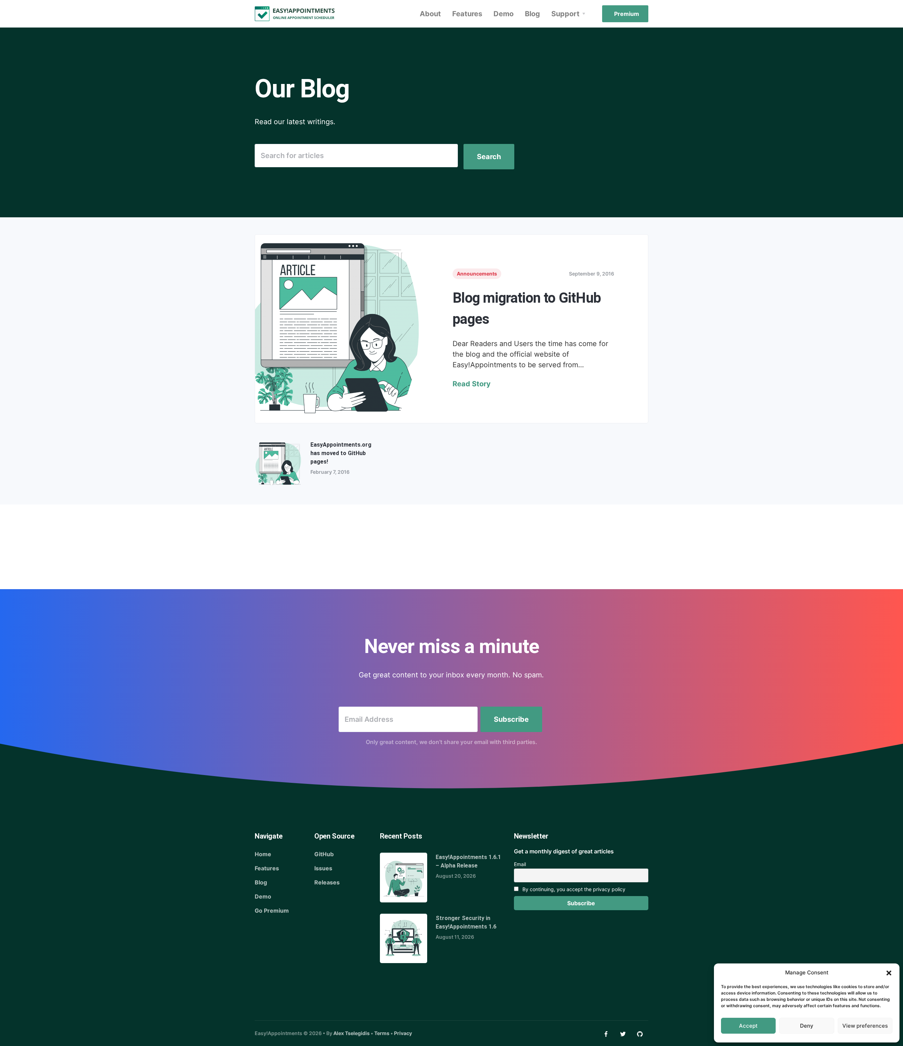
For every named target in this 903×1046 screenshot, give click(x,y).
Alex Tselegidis (351, 1033)
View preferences (865, 1025)
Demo (503, 14)
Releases (327, 882)
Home (263, 854)
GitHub (324, 854)
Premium (626, 13)
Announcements (477, 274)
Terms (381, 1033)
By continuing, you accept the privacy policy (573, 889)
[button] (888, 972)
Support (565, 14)
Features (467, 14)
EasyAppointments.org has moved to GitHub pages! (340, 453)
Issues (323, 868)
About (430, 14)
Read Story (472, 384)
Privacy (403, 1033)
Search (489, 156)
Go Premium (272, 910)
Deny (806, 1025)
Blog (532, 14)
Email (520, 864)
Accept (748, 1025)
